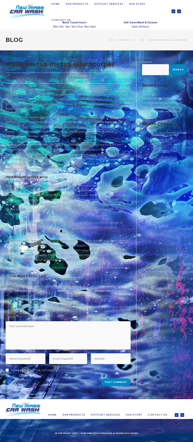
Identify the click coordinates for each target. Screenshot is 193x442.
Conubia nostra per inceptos (159, 98)
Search (147, 62)
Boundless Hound (127, 433)
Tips (63, 77)
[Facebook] (173, 11)
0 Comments (79, 77)
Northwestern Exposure (97, 433)
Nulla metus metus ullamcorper (167, 40)
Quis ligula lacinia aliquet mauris (68, 289)
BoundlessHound (17, 77)
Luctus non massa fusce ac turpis (162, 107)
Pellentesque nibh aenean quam (26, 289)
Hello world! (149, 94)
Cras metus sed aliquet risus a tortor (110, 289)
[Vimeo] (179, 11)
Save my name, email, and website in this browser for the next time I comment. (64, 370)
